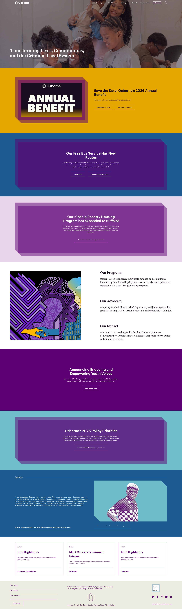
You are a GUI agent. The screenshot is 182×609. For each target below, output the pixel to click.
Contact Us (71, 605)
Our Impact (124, 3)
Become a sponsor (125, 107)
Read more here (91, 388)
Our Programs (100, 3)
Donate (157, 3)
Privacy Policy (110, 605)
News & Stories (145, 3)
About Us (134, 3)
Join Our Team (82, 605)
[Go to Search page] (165, 2)
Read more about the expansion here (91, 240)
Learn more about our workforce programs (112, 526)
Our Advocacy (112, 3)
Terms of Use (99, 605)
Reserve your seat (103, 107)
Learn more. (98, 589)
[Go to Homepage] (22, 3)
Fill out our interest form (99, 174)
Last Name (14, 590)
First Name (14, 585)
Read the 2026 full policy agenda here (91, 448)
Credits (90, 605)
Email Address (15, 595)
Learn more (78, 174)
